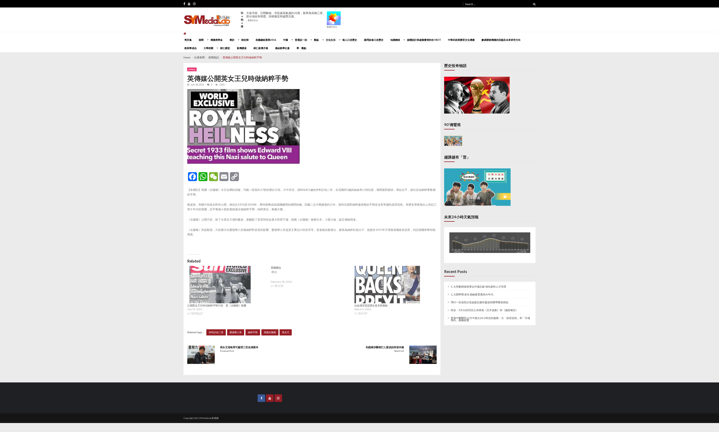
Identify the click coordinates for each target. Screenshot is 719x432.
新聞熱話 (192, 69)
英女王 (285, 332)
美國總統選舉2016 (266, 39)
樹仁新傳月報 (261, 48)
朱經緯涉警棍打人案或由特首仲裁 (385, 347)
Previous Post (227, 351)
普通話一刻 (301, 39)
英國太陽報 (270, 332)
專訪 (232, 39)
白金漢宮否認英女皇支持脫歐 (371, 305)
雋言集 (188, 39)
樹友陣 (245, 39)
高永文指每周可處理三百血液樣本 (239, 347)
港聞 (201, 39)
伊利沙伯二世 (216, 332)
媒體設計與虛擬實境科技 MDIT (424, 39)
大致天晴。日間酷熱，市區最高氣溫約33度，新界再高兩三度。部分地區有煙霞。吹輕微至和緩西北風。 (285, 16)
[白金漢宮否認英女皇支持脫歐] (387, 284)
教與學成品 (190, 48)
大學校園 (208, 48)
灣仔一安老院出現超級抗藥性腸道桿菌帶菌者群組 (479, 299)
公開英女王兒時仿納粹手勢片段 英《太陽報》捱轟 (216, 305)
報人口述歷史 (349, 39)
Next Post (399, 351)
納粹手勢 (253, 332)
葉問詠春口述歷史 (373, 39)
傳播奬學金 (216, 39)
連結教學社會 (282, 48)
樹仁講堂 (225, 48)
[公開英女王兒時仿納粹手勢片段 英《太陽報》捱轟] (220, 284)
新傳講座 (242, 48)
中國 (285, 39)
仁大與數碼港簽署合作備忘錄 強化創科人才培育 (478, 283)
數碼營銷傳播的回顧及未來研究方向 (501, 39)
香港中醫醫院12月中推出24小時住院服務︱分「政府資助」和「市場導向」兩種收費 (490, 315)
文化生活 (331, 39)
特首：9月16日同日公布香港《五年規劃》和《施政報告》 (484, 307)
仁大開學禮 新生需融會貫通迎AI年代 (472, 291)
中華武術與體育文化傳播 (461, 39)
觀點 (316, 39)
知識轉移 (395, 39)
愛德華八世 (236, 332)
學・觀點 (301, 48)
